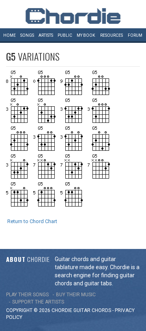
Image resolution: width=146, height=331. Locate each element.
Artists (46, 35)
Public (65, 35)
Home (9, 35)
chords (101, 310)
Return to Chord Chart (32, 221)
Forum (135, 35)
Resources (111, 35)
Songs (27, 35)
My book (86, 35)
